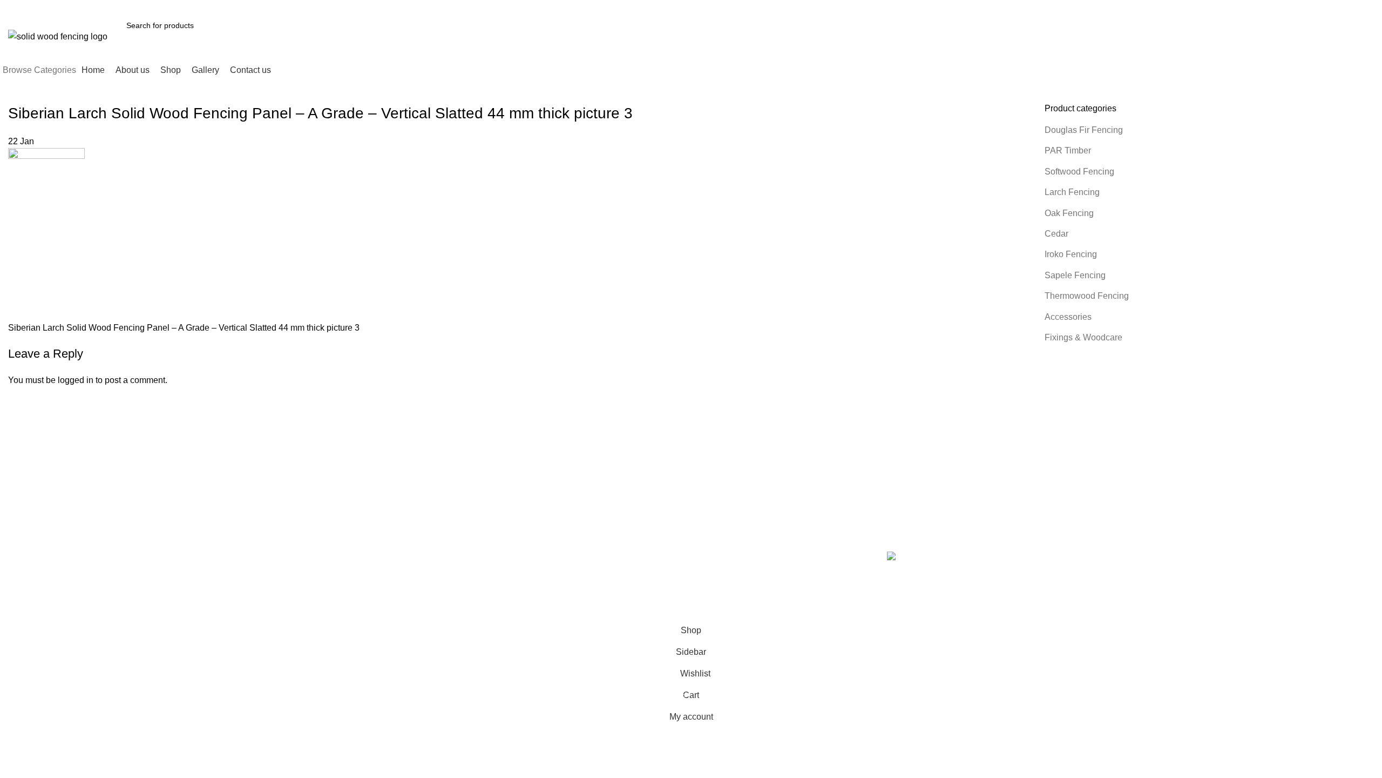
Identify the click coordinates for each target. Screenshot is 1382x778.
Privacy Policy (719, 591)
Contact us (561, 591)
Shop (551, 572)
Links (707, 535)
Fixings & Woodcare (1083, 337)
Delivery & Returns (728, 572)
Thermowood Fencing (1087, 295)
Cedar (1056, 233)
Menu (554, 535)
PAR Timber (1068, 150)
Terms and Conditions (733, 554)
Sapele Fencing (1075, 275)
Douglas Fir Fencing (1084, 130)
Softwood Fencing (1079, 171)
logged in (75, 380)
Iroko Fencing (1071, 254)
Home (553, 554)
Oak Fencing (1069, 213)
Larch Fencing (1072, 192)
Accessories (1068, 316)
